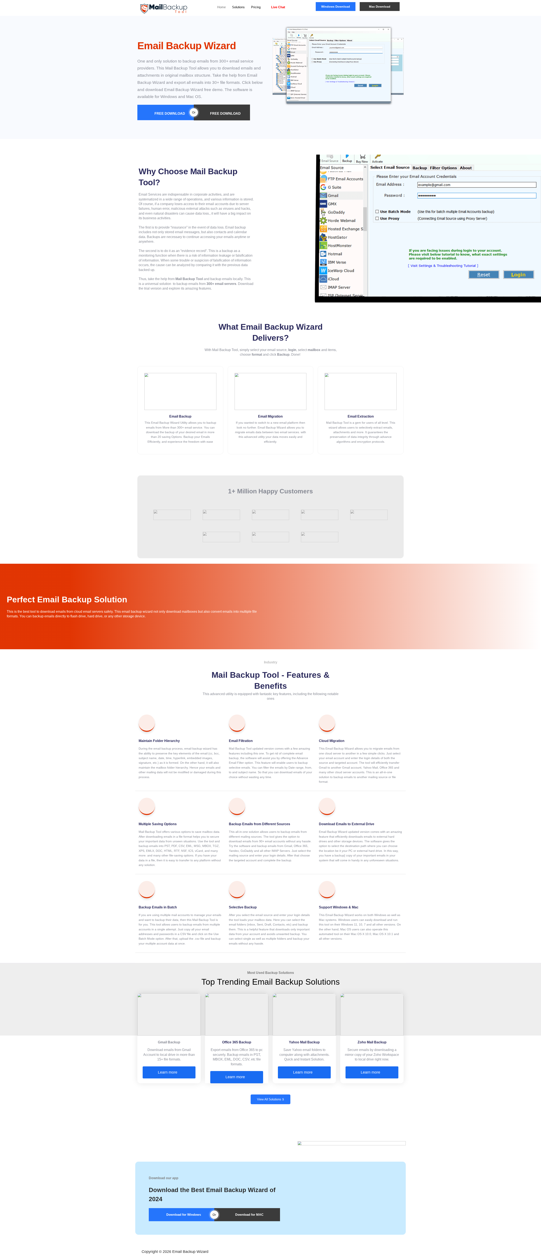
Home (221, 7)
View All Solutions (269, 1099)
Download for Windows (183, 1214)
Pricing (256, 7)
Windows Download (335, 6)
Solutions (238, 7)
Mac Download (379, 6)
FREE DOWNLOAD (169, 113)
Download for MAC (249, 1214)
